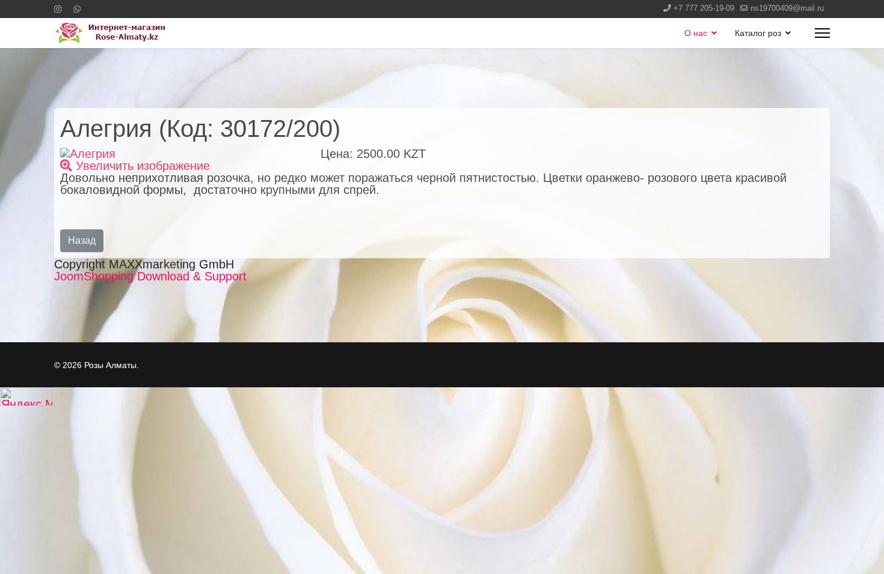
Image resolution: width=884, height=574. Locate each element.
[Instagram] (57, 9)
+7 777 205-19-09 (704, 8)
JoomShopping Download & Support (150, 276)
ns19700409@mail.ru (787, 8)
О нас (695, 33)
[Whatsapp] (77, 9)
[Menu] (822, 33)
